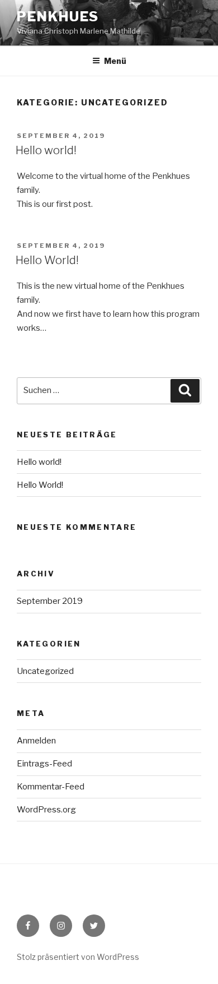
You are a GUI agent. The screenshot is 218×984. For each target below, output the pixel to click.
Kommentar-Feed (50, 787)
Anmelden (36, 741)
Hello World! (47, 260)
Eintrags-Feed (44, 764)
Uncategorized (45, 671)
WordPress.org (46, 810)
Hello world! (46, 150)
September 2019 (50, 601)
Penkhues (58, 16)
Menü (115, 61)
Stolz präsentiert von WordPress (78, 957)
